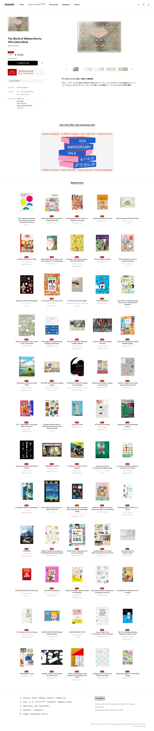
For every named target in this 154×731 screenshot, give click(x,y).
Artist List (50, 698)
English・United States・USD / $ (35, 714)
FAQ (36, 706)
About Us (26, 698)
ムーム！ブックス (36, 4)
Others (77, 5)
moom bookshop (9, 5)
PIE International (22, 87)
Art (18, 92)
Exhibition (42, 698)
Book (22, 5)
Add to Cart (24, 63)
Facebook (27, 710)
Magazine (66, 5)
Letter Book (25, 94)
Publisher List (61, 698)
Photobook (53, 5)
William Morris (13, 46)
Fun (18, 94)
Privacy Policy (44, 706)
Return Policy (28, 706)
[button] (66, 69)
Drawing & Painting (26, 92)
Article (34, 698)
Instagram (38, 710)
